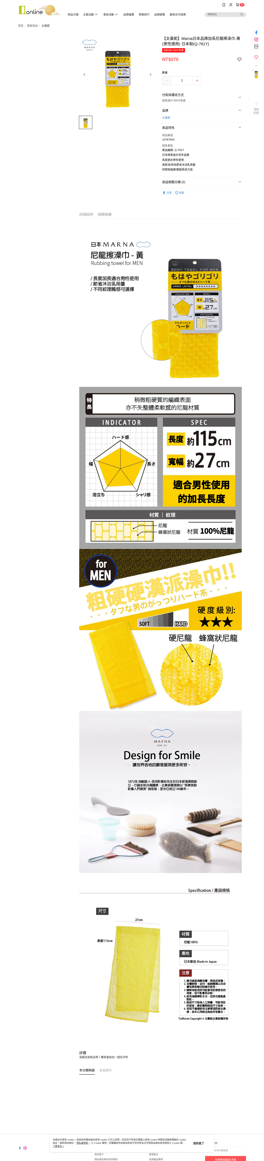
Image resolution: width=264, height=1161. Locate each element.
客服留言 (153, 1154)
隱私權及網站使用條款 (106, 1159)
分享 (169, 192)
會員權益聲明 (156, 1159)
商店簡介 (99, 1154)
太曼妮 (166, 117)
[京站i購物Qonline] (39, 10)
